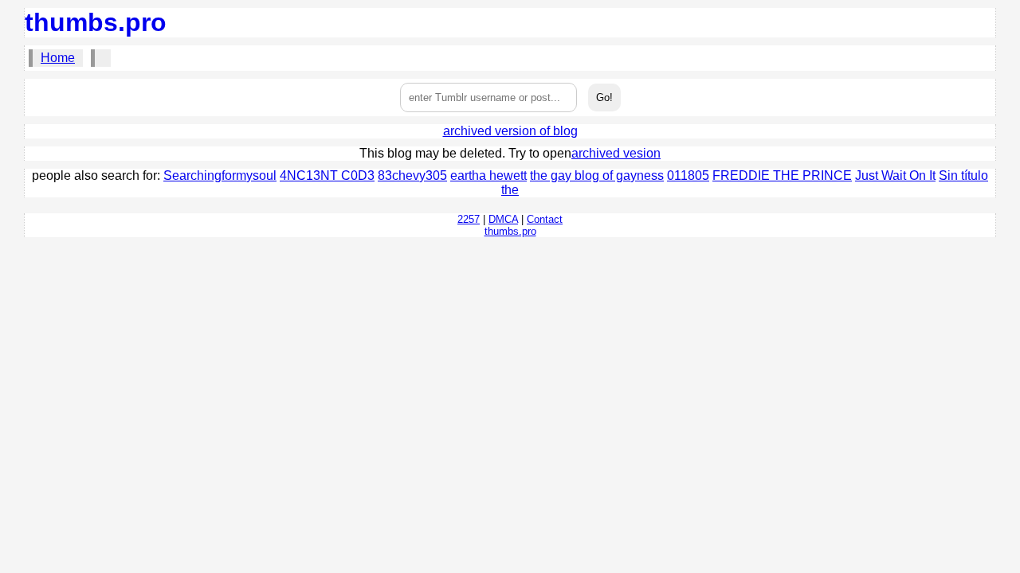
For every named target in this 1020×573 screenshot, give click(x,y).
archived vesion (616, 153)
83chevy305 (412, 175)
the (510, 190)
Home (58, 57)
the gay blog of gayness (597, 175)
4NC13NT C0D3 (327, 175)
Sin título (963, 175)
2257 (468, 219)
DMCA (503, 219)
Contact (545, 219)
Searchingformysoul (220, 175)
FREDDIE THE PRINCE (782, 175)
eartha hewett (488, 175)
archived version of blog (510, 131)
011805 (688, 175)
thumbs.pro (96, 22)
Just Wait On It (895, 175)
